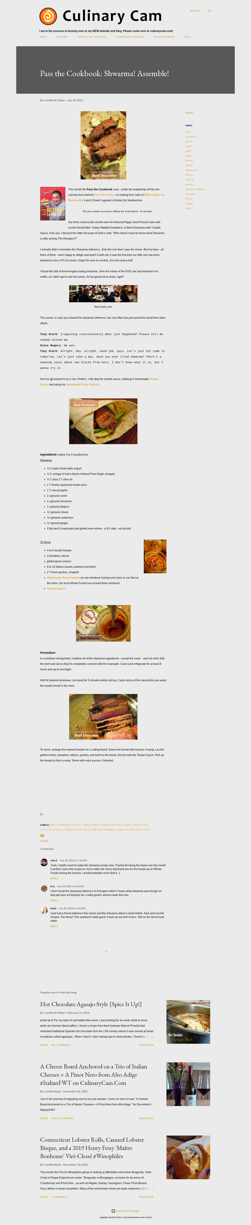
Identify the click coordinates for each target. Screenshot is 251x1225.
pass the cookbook (195, 189)
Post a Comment (62, 1118)
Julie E (53, 860)
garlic (188, 150)
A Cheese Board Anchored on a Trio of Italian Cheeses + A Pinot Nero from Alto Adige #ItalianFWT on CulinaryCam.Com (93, 1074)
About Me (61, 36)
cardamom (190, 136)
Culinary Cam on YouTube (91, 36)
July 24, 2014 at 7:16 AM (73, 860)
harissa (189, 160)
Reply (54, 878)
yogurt (188, 208)
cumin (188, 146)
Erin (52, 886)
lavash (188, 165)
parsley (189, 184)
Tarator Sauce (56, 588)
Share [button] (189, 112)
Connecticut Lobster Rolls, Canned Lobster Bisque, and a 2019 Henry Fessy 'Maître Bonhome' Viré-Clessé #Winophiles (92, 1148)
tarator (189, 198)
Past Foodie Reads (164, 36)
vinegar (189, 203)
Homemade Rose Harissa (82, 384)
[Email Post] (42, 836)
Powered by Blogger (127, 1211)
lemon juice (191, 169)
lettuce (189, 174)
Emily (53, 908)
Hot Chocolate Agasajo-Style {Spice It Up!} (91, 1004)
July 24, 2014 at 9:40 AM (72, 908)
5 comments (59, 1196)
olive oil (189, 179)
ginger (188, 155)
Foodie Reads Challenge (129, 36)
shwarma (190, 193)
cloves (188, 141)
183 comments (60, 1045)
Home (42, 36)
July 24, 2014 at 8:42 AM (70, 886)
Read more (146, 1045)
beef (187, 131)
